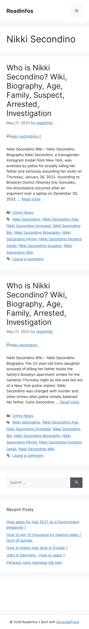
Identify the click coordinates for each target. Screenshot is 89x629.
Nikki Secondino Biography (37, 232)
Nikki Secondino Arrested (28, 226)
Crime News (22, 212)
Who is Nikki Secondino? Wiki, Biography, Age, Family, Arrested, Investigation (36, 304)
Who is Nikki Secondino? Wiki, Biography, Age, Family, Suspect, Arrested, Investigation (36, 90)
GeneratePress (67, 622)
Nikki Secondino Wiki (37, 449)
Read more (31, 199)
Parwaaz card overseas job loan (34, 562)
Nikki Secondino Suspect (40, 246)
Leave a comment (27, 259)
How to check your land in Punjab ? (37, 548)
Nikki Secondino (26, 219)
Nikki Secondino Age (60, 219)
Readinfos (19, 11)
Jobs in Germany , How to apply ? (35, 555)
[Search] (76, 482)
